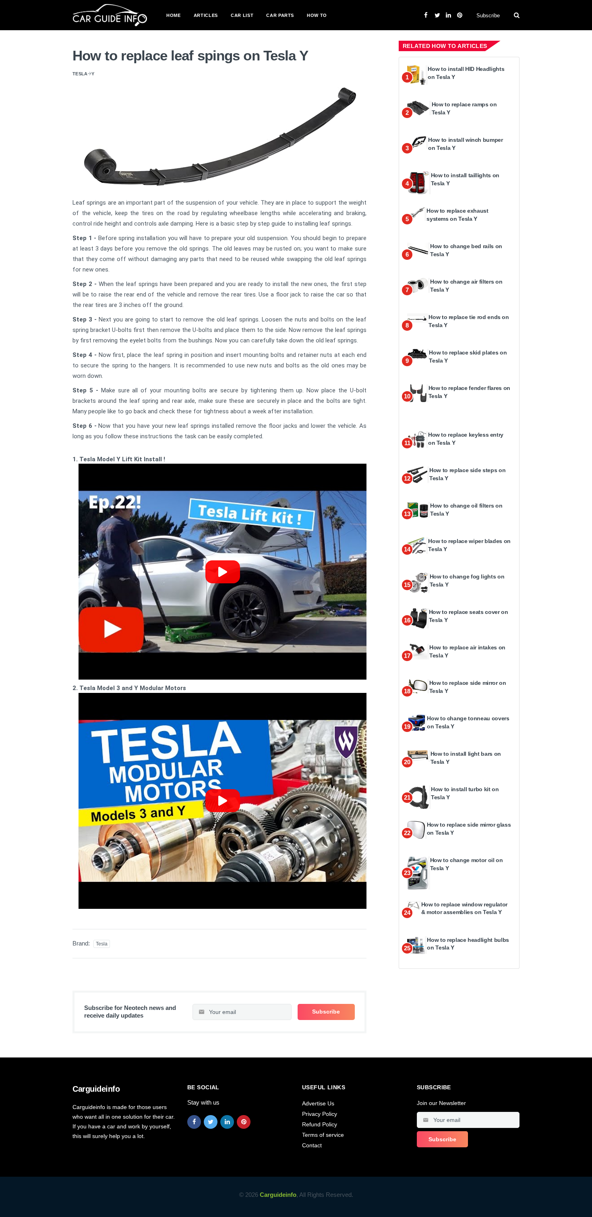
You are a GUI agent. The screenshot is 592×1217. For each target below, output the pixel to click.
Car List (242, 15)
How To (317, 15)
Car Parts (280, 15)
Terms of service (323, 1135)
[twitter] (210, 1122)
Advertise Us (318, 1103)
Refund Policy (319, 1124)
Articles (206, 15)
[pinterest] (243, 1122)
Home (173, 15)
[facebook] (194, 1122)
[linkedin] (227, 1122)
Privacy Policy (319, 1114)
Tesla (80, 73)
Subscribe (488, 15)
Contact (312, 1145)
